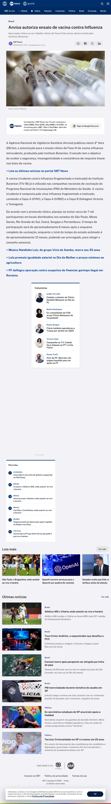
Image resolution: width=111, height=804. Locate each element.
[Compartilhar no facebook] (85, 43)
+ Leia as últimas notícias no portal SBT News (37, 171)
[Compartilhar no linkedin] (99, 43)
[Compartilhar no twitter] (92, 43)
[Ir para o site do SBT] (70, 765)
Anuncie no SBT (32, 776)
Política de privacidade (56, 776)
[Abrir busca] (102, 3)
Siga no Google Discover (88, 126)
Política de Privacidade (43, 796)
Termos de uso (79, 776)
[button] (21, 572)
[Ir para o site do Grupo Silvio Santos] (51, 765)
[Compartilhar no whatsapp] (78, 43)
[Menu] (108, 4)
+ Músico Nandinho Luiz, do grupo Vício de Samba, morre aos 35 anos (53, 250)
